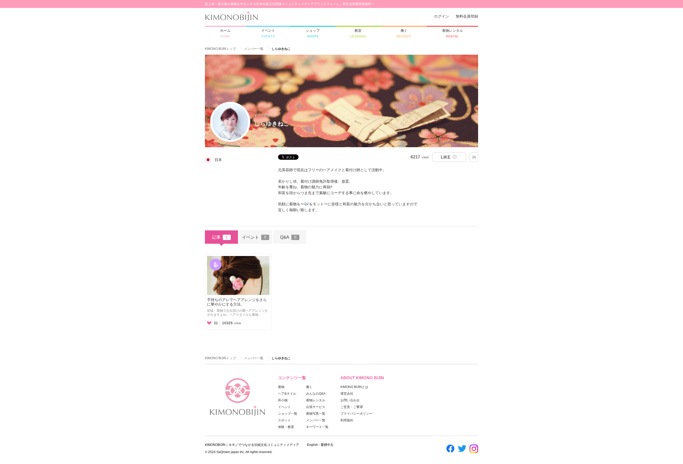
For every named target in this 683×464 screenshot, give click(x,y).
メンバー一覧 (253, 49)
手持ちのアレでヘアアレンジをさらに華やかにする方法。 (237, 302)
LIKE (446, 157)
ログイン (441, 16)
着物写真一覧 (315, 413)
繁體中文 (327, 445)
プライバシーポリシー (356, 413)
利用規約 (346, 420)
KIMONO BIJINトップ (220, 49)
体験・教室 (286, 427)
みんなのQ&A (315, 393)
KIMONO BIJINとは (354, 387)
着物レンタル (315, 400)
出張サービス (315, 407)
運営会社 (346, 393)
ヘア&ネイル (287, 393)
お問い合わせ (350, 400)
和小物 (283, 400)
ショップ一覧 (287, 413)
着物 (281, 387)
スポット (284, 420)
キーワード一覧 (317, 427)
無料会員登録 (467, 16)
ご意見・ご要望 (351, 407)
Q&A (288, 237)
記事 (220, 237)
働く (309, 387)
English (312, 445)
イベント (254, 237)
